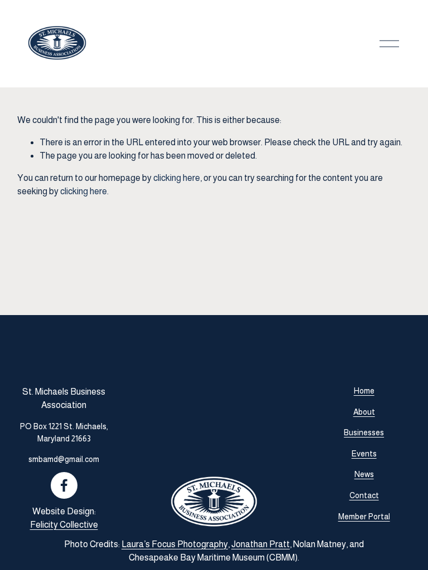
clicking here (176, 178)
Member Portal (364, 516)
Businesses (364, 432)
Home (364, 390)
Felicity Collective (64, 524)
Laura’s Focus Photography (174, 544)
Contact (364, 495)
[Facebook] (64, 485)
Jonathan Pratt (260, 544)
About (364, 411)
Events (364, 453)
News (364, 474)
